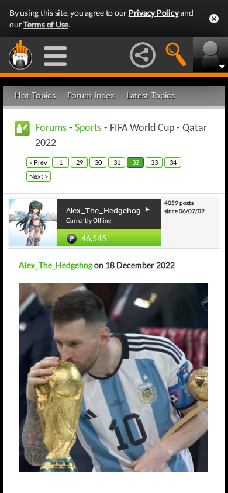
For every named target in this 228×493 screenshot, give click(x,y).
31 (116, 162)
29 (79, 162)
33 (154, 162)
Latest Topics (150, 95)
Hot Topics (35, 95)
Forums (51, 128)
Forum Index (91, 95)
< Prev (38, 162)
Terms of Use (45, 24)
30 (98, 162)
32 (135, 162)
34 (173, 162)
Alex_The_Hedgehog (55, 265)
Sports (88, 128)
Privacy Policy (154, 13)
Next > (38, 176)
